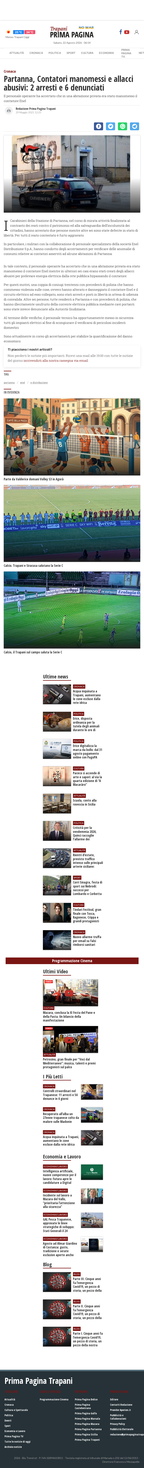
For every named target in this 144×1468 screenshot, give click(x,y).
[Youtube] (127, 32)
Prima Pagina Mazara (87, 1424)
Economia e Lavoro (14, 1431)
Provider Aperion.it (120, 1410)
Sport (71, 52)
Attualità (16, 52)
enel (22, 382)
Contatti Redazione (121, 1404)
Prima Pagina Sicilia (86, 1434)
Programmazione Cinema (54, 1399)
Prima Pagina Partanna (88, 1429)
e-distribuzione (39, 382)
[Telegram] (134, 126)
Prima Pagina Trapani (87, 1439)
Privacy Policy (117, 1424)
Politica (55, 52)
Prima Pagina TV (13, 1436)
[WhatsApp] (122, 126)
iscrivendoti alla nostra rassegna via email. (56, 360)
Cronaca (36, 52)
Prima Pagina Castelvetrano (83, 1406)
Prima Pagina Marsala (87, 1418)
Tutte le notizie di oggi (17, 1441)
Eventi (7, 1420)
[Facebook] (121, 32)
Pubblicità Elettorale (121, 1429)
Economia (106, 52)
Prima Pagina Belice (86, 1399)
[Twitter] (110, 126)
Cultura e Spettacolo (16, 1410)
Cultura (87, 52)
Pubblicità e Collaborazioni (118, 1416)
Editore (114, 1399)
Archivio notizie (13, 1447)
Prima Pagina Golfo (86, 1413)
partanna (9, 382)
